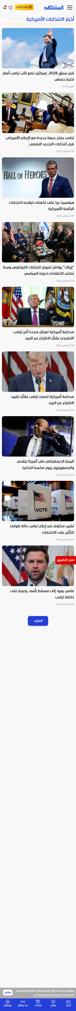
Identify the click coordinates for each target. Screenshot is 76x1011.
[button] (38, 58)
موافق (7, 992)
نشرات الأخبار (22, 7)
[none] (38, 20)
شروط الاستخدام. (41, 995)
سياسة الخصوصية (61, 995)
